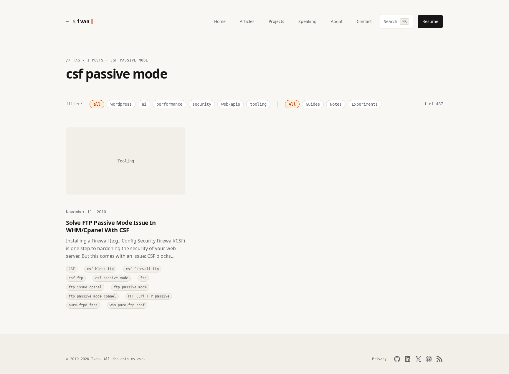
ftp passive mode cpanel (92, 296)
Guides (313, 104)
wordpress (121, 104)
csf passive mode (111, 278)
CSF (72, 269)
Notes (336, 104)
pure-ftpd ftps (83, 305)
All (292, 104)
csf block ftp (100, 269)
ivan (83, 21)
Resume (430, 21)
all (96, 104)
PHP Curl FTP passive (148, 296)
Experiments (365, 104)
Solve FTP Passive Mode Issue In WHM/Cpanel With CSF (111, 226)
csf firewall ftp (142, 269)
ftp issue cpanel (85, 287)
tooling (258, 104)
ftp (143, 278)
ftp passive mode (130, 287)
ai (144, 104)
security (201, 104)
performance (169, 104)
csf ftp (76, 278)
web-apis (230, 104)
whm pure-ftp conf (127, 305)
